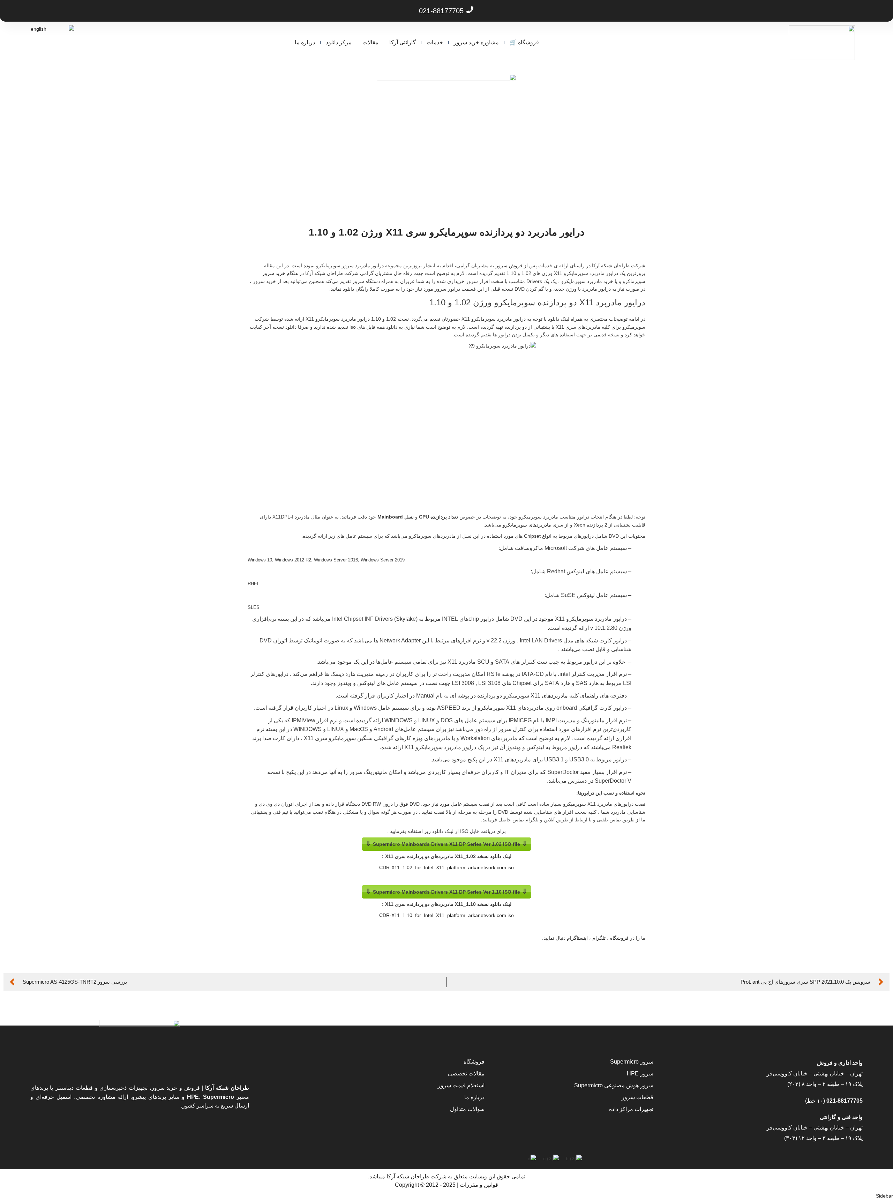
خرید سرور (273, 273)
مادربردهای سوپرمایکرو (527, 525)
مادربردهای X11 (549, 696)
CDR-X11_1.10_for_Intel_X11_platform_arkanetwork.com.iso (446, 915)
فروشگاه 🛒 (524, 42)
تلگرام (599, 938)
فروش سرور (509, 265)
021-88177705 (844, 1101)
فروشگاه (619, 938)
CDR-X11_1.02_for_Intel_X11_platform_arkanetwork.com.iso (446, 867)
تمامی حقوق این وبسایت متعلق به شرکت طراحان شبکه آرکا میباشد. (446, 1176)
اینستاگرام (577, 938)
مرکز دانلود (339, 42)
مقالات (370, 42)
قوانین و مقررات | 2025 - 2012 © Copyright (446, 1185)
